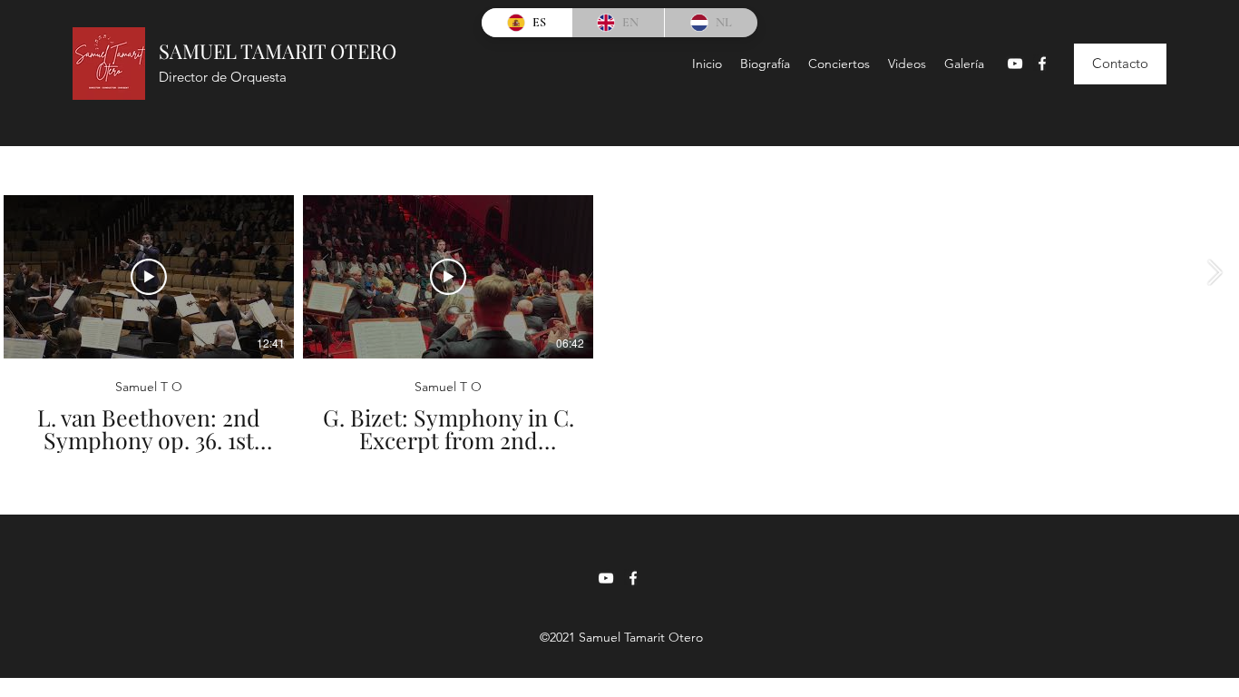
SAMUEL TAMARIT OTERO (277, 50)
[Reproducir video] (149, 277)
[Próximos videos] (1214, 273)
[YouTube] (1015, 63)
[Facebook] (1042, 63)
